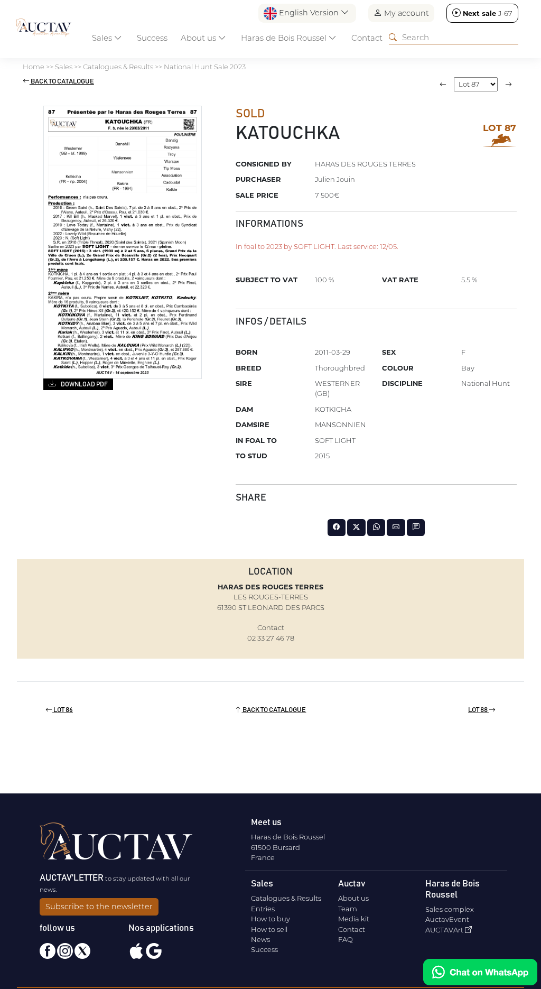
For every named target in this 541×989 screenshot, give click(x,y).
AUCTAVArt (445, 930)
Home (33, 66)
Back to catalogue (62, 81)
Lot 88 (478, 710)
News (260, 939)
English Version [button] (309, 12)
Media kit (353, 918)
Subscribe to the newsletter (99, 906)
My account (405, 13)
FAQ (345, 939)
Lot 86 (62, 710)
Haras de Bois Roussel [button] (285, 38)
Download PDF (84, 384)
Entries (263, 908)
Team (347, 908)
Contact (367, 38)
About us (353, 898)
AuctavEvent (447, 919)
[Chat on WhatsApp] (480, 972)
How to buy (270, 918)
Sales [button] (103, 38)
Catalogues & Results (118, 66)
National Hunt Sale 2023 (205, 66)
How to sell (269, 929)
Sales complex (449, 909)
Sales (63, 66)
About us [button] (199, 38)
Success (152, 38)
